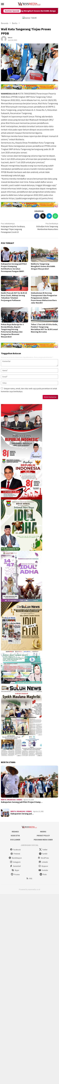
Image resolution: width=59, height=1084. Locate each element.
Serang (19, 800)
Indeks (43, 831)
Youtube (45, 870)
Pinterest (17, 854)
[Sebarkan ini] (37, 216)
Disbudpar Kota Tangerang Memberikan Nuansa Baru (47, 226)
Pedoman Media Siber (43, 840)
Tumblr (44, 854)
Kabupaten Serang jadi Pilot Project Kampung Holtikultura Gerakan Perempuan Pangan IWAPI (14, 267)
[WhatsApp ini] (55, 216)
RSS (30, 878)
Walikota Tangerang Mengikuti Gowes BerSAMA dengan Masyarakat (43, 266)
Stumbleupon (17, 858)
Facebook (17, 849)
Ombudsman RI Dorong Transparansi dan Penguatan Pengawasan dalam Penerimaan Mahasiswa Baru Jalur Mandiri (44, 298)
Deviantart (17, 866)
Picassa (17, 874)
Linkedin (45, 862)
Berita (3, 800)
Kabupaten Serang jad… (22, 813)
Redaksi (15, 831)
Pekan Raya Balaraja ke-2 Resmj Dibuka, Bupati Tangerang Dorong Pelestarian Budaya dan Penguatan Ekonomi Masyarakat (12, 330)
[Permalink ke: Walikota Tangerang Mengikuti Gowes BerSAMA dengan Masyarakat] (44, 254)
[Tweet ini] (43, 216)
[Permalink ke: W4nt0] (3, 39)
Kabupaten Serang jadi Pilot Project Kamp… (22, 802)
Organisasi (11, 800)
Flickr (45, 874)
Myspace (45, 866)
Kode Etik (15, 835)
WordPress (45, 858)
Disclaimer (15, 840)
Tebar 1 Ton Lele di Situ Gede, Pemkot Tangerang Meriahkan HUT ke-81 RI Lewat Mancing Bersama (44, 328)
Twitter (44, 849)
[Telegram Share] (49, 216)
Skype (17, 870)
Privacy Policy (43, 835)
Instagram (17, 862)
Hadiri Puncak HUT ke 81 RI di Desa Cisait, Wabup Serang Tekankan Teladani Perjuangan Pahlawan (14, 297)
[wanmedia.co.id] (29, 3)
